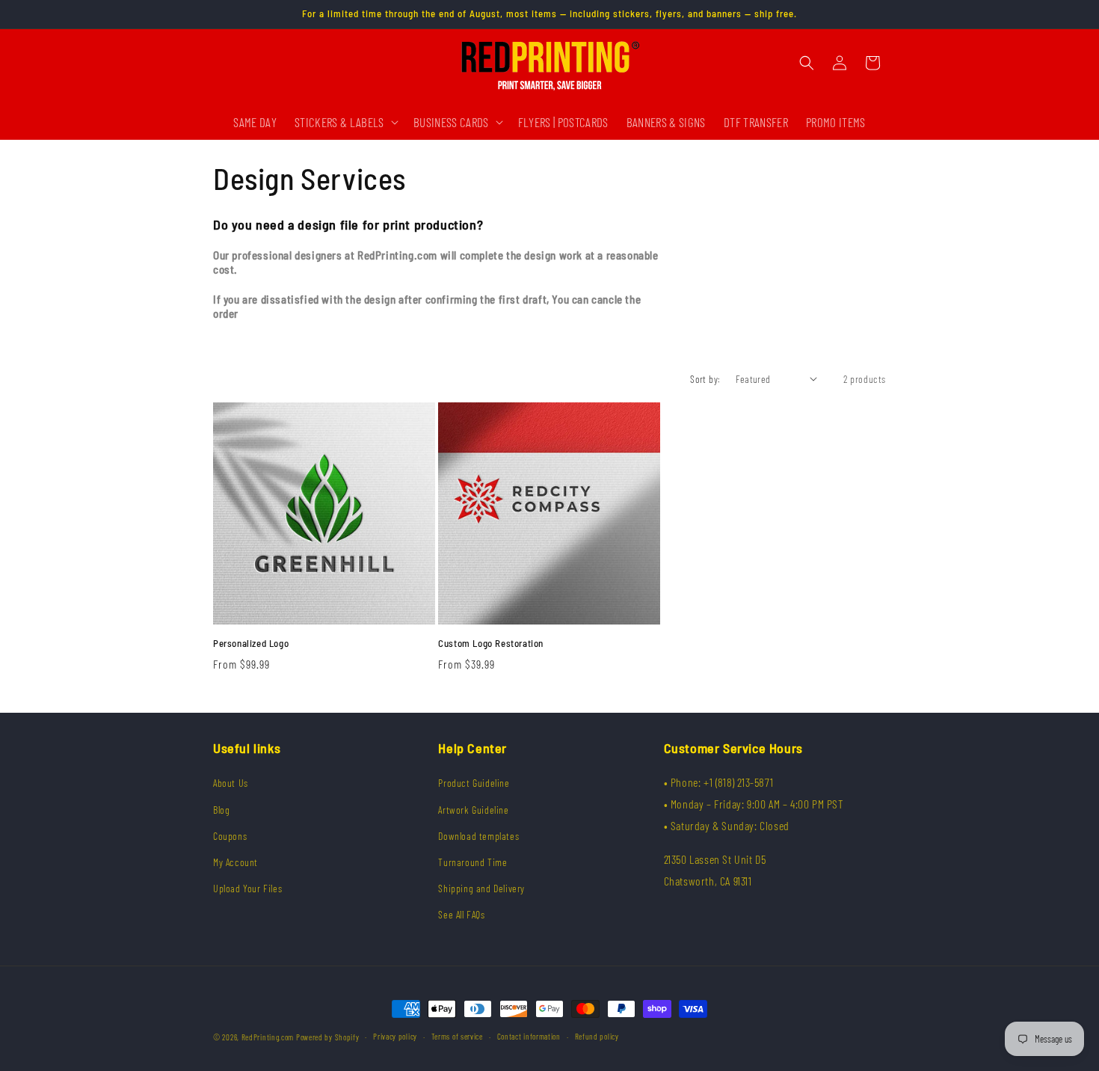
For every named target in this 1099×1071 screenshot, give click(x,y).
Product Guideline (473, 782)
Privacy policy (395, 1035)
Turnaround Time (472, 862)
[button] (345, 122)
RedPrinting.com (268, 1037)
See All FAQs (461, 914)
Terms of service (457, 1035)
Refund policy (597, 1035)
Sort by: (705, 378)
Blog (221, 809)
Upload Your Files (247, 888)
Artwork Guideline (473, 809)
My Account (235, 862)
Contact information (529, 1035)
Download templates (478, 835)
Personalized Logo (251, 643)
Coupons (230, 835)
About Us (230, 782)
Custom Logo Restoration (491, 643)
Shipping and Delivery (481, 888)
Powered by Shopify (328, 1037)
